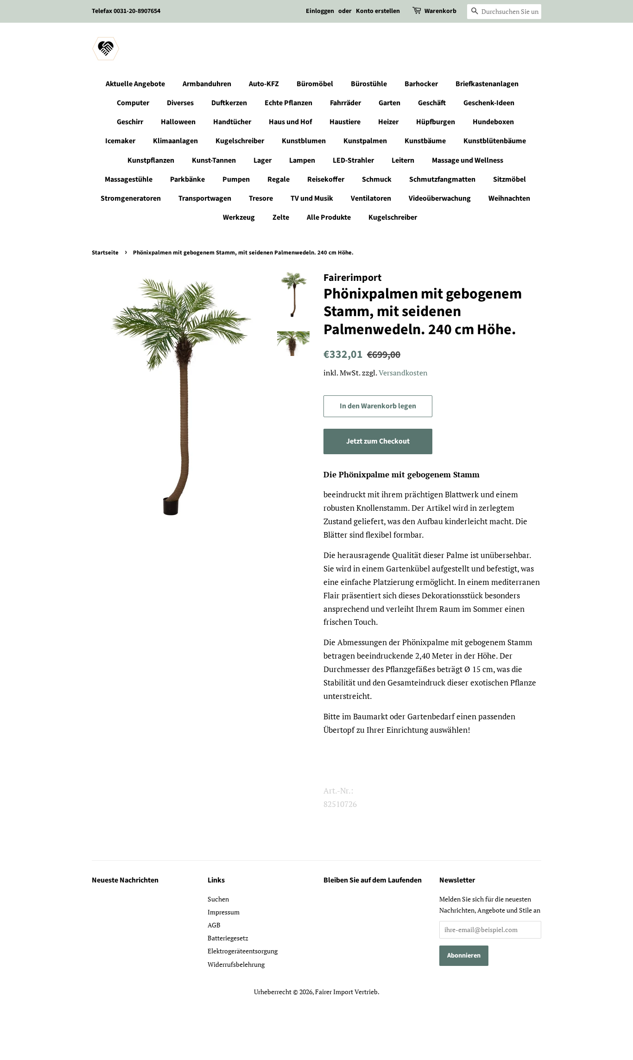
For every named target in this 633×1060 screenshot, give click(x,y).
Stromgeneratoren (131, 198)
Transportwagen (204, 198)
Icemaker (120, 141)
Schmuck (377, 179)
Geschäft (432, 103)
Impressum (224, 912)
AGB (214, 924)
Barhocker (421, 84)
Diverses (180, 103)
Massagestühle (128, 179)
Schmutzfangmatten (442, 179)
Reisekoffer (325, 179)
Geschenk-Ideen (488, 103)
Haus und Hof (290, 122)
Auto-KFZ (264, 84)
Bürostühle (369, 84)
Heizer (388, 122)
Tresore (261, 198)
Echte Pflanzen (288, 103)
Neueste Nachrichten (125, 880)
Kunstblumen (304, 141)
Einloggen (320, 11)
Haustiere (345, 122)
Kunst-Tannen (214, 160)
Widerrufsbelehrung (236, 964)
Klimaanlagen (175, 141)
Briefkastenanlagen (487, 84)
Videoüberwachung (440, 198)
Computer (133, 103)
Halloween (178, 122)
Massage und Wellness (467, 160)
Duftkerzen (229, 103)
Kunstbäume (425, 141)
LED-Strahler (353, 160)
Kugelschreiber (239, 141)
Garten (389, 103)
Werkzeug (239, 217)
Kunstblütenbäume (494, 141)
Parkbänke (187, 179)
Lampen (302, 160)
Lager (262, 160)
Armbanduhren (207, 84)
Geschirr (130, 122)
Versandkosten (403, 373)
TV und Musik (312, 198)
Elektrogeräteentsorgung (243, 950)
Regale (278, 179)
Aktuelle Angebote (135, 84)
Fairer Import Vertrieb (346, 991)
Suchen (218, 899)
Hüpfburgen (435, 122)
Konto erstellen (378, 11)
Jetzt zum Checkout (378, 441)
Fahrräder (345, 103)
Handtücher (232, 122)
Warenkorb (440, 11)
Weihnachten (509, 198)
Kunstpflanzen (150, 160)
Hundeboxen (493, 122)
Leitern (403, 160)
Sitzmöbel (509, 179)
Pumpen (236, 179)
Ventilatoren (371, 198)
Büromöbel (315, 84)
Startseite (105, 252)
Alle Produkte (329, 217)
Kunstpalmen (365, 141)
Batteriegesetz (228, 937)
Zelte (280, 217)
